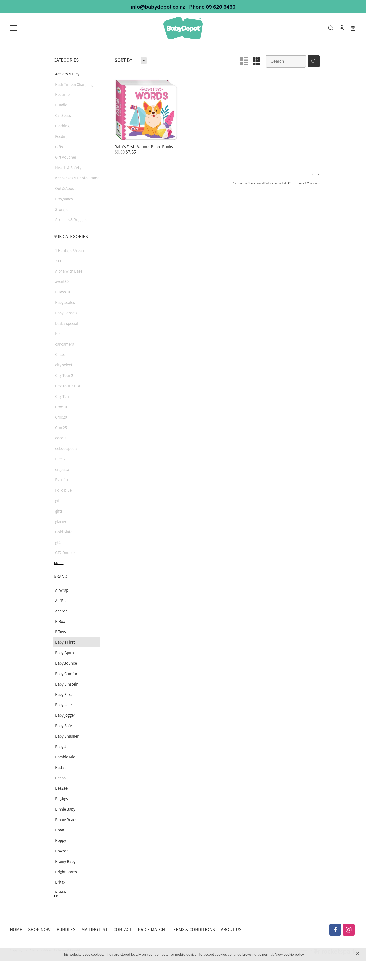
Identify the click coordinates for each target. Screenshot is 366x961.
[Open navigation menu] (53, 28)
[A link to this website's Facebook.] (335, 930)
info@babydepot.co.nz (158, 6)
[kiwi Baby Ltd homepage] (183, 28)
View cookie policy (289, 954)
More (59, 563)
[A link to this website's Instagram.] (349, 930)
